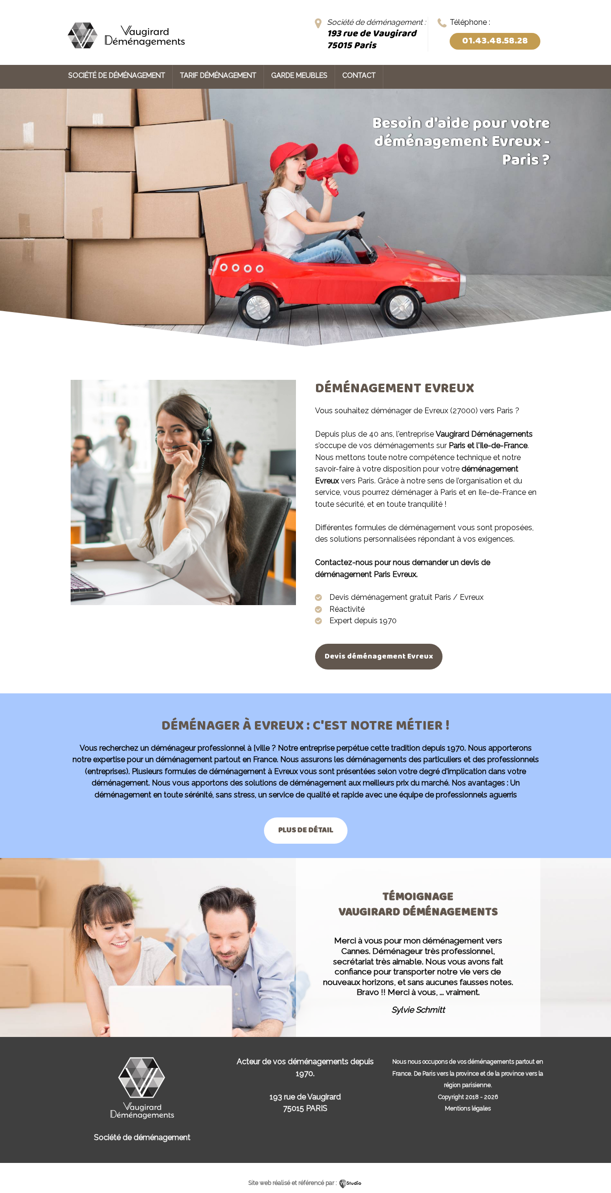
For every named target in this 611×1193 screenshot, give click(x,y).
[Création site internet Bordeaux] (350, 1182)
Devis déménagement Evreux (379, 656)
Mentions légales (468, 1108)
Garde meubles (299, 75)
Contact (359, 75)
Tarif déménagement (218, 75)
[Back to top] (590, 1165)
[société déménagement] (125, 51)
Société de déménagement (116, 75)
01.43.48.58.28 (495, 41)
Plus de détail (305, 830)
